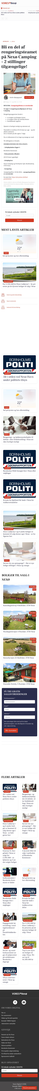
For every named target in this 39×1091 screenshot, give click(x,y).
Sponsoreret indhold (7, 1056)
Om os (3, 1013)
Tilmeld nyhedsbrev (29, 1088)
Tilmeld (19, 220)
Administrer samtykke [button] (8, 1023)
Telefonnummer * (9, 698)
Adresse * (7, 714)
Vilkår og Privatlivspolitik (9, 1018)
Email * (6, 706)
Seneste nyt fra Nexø (7, 1034)
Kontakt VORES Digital (8, 1021)
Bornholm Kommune (8, 1048)
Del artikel (28, 97)
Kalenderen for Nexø (7, 1040)
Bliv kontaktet (11, 730)
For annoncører (6, 1015)
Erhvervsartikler (6, 1045)
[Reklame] (19, 195)
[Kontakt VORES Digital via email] (24, 1002)
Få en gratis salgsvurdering (10, 1051)
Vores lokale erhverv (7, 1037)
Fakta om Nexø (6, 1043)
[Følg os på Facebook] (15, 1002)
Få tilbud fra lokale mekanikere (11, 1054)
